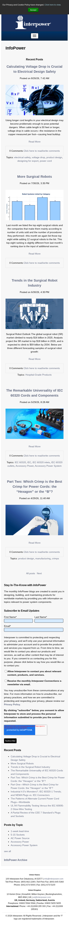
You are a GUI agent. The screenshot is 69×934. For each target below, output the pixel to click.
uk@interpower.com (42, 897)
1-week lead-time (20, 831)
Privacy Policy (12, 704)
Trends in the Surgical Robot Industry (30, 767)
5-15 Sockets (18, 834)
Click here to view (52, 4)
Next (39, 573)
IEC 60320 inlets (41, 462)
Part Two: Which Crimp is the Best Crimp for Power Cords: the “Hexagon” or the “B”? (34, 486)
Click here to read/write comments (42, 150)
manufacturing (43, 558)
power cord (46, 161)
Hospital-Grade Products (38, 374)
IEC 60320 (20, 462)
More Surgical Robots (34, 176)
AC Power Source (20, 838)
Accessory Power (25, 465)
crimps (55, 558)
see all (7, 851)
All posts (30, 573)
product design (54, 157)
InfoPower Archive (15, 860)
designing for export (28, 161)
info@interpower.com (53, 879)
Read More (35, 141)
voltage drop (38, 157)
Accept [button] (33, 9)
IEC (29, 462)
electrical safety (22, 157)
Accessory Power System (48, 465)
